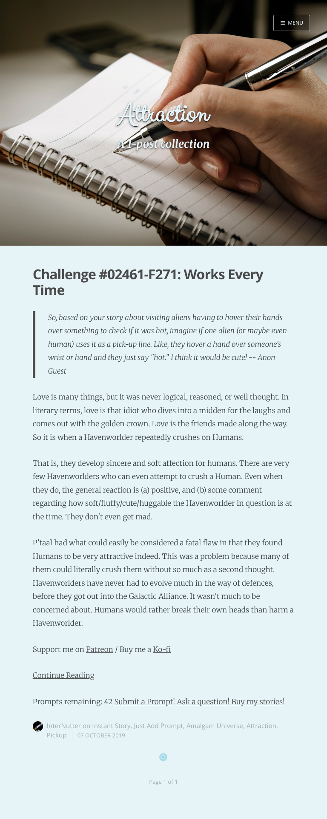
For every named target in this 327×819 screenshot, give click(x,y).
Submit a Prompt (143, 701)
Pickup (57, 735)
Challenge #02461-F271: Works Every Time (148, 282)
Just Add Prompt (158, 726)
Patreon (99, 649)
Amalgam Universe (214, 726)
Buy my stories (257, 701)
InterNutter (64, 726)
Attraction (261, 726)
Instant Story (111, 726)
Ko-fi (162, 649)
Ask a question (202, 701)
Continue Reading (64, 675)
